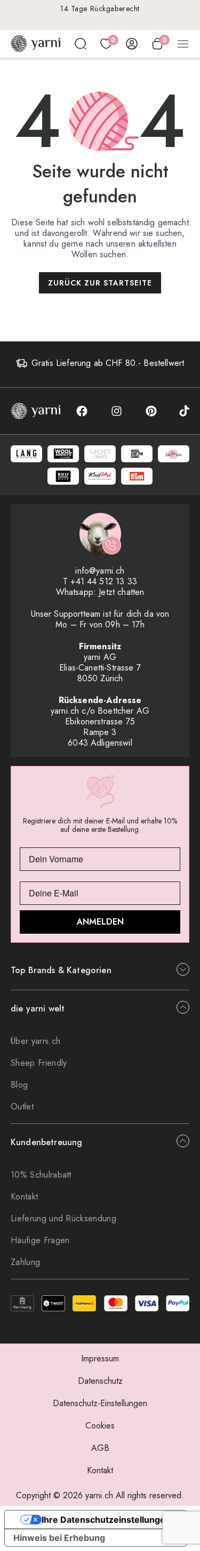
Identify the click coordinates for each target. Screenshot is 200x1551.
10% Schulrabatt (41, 1175)
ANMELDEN (100, 922)
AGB (100, 1448)
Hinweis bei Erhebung (59, 1537)
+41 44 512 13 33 (103, 581)
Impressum (100, 1358)
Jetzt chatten (121, 592)
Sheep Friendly (39, 1063)
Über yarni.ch (35, 1041)
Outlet (22, 1106)
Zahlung (25, 1262)
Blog (19, 1085)
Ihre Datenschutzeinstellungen (106, 1519)
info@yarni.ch (99, 571)
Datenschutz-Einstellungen (100, 1403)
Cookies (100, 1425)
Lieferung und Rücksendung (63, 1218)
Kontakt (24, 1196)
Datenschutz (100, 1381)
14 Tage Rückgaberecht (100, 8)
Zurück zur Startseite (100, 282)
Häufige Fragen (40, 1240)
